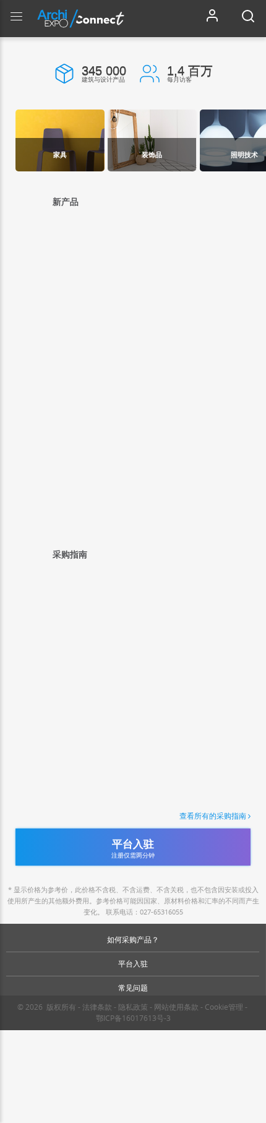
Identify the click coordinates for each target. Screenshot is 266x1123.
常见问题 (133, 988)
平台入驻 (133, 963)
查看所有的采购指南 (212, 816)
